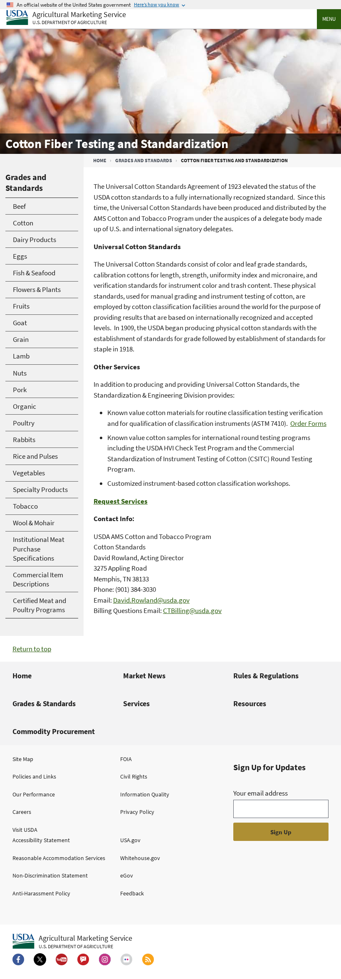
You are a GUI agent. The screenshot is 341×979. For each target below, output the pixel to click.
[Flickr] (126, 959)
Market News (144, 675)
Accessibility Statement (41, 840)
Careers (21, 812)
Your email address (260, 793)
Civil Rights (133, 776)
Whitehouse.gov (140, 858)
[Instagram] (105, 959)
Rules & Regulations (266, 675)
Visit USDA (24, 829)
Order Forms (308, 423)
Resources (249, 703)
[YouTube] (61, 959)
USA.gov (130, 840)
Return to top (31, 648)
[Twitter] (40, 959)
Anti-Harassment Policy (41, 893)
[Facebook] (18, 959)
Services (136, 703)
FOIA (126, 759)
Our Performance (33, 794)
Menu (329, 18)
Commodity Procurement (53, 731)
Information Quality (144, 794)
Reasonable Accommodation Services (58, 858)
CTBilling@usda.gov (192, 610)
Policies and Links (34, 776)
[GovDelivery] (83, 959)
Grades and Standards (143, 160)
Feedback (132, 893)
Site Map (22, 759)
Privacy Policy (137, 812)
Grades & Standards (44, 703)
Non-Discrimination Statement (50, 875)
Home (99, 160)
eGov (126, 875)
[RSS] (148, 959)
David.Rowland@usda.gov (151, 600)
